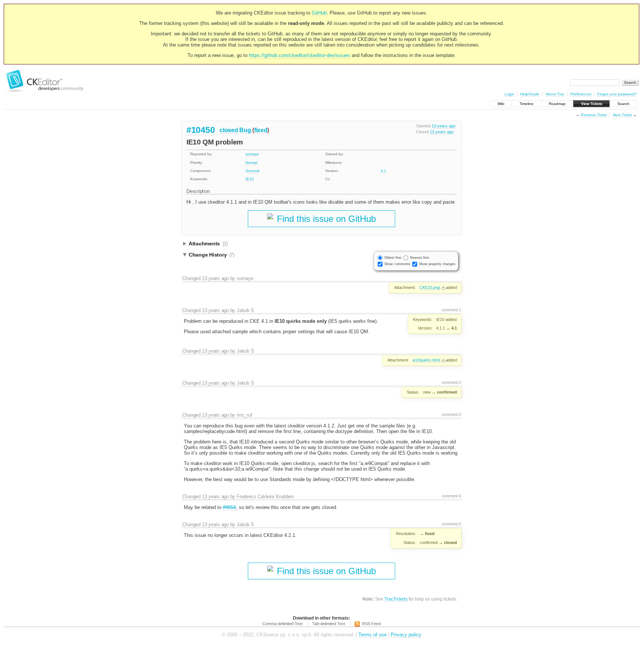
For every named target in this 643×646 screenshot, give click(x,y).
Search (623, 104)
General (252, 171)
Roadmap (557, 104)
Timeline (526, 104)
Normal (251, 162)
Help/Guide (530, 94)
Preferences (580, 94)
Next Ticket (622, 115)
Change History (211, 255)
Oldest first (393, 258)
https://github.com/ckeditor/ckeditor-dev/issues (299, 55)
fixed (261, 130)
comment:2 (451, 382)
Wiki (501, 104)
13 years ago (443, 126)
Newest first (419, 258)
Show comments (397, 264)
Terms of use (372, 634)
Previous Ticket (594, 115)
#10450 (200, 130)
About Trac (555, 94)
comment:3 (451, 414)
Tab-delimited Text (328, 623)
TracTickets (395, 598)
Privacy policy (406, 634)
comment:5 (451, 524)
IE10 (250, 179)
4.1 (383, 171)
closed (229, 130)
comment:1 (451, 310)
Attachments (208, 243)
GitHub (319, 13)
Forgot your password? (617, 94)
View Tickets (591, 104)
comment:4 (451, 496)
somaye (252, 154)
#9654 (229, 507)
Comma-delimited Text (282, 623)
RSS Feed (371, 623)
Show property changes (437, 264)
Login (509, 94)
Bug (245, 130)
